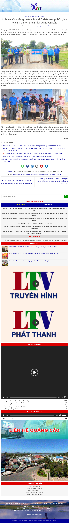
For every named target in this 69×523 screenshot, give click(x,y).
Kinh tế (27, 16)
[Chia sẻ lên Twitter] (32, 166)
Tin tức (32, 16)
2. (15, 403)
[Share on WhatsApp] (22, 166)
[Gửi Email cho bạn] (36, 166)
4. (15, 407)
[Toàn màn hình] (65, 397)
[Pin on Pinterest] (41, 166)
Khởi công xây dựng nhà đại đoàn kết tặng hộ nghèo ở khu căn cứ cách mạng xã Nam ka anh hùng (52, 181)
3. (7, 405)
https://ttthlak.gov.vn (37, 514)
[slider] (64, 415)
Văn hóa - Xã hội (39, 16)
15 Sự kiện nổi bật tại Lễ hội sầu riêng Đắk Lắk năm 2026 (35, 223)
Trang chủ (9, 171)
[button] (34, 372)
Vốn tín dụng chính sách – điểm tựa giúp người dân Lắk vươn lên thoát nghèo (27, 156)
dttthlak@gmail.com (50, 510)
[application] (34, 372)
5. (10, 409)
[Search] (67, 6)
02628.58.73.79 (25, 510)
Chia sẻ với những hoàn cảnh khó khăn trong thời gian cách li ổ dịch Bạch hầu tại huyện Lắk (37, 174)
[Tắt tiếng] (62, 397)
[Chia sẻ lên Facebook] (27, 166)
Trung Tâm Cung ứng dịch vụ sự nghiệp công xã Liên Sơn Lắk (42, 26)
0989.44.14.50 (34, 510)
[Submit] (66, 196)
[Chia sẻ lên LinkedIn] (46, 166)
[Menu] (3, 6)
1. (15, 401)
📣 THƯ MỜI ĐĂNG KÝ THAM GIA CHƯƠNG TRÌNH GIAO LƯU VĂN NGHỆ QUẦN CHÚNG (32, 153)
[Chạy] (4, 397)
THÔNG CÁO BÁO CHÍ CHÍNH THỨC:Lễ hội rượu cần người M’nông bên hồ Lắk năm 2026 (31, 146)
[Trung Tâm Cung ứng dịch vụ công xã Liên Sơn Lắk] (34, 6)
